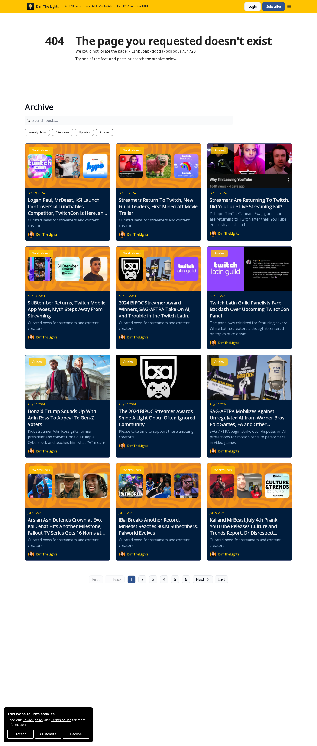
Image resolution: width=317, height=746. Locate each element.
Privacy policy (33, 720)
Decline (76, 734)
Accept (20, 734)
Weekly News (37, 132)
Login (252, 6)
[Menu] (289, 5)
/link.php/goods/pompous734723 (162, 51)
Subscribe (273, 6)
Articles (104, 132)
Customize (48, 734)
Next (200, 579)
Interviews (62, 132)
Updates (84, 132)
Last (221, 579)
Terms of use (61, 720)
